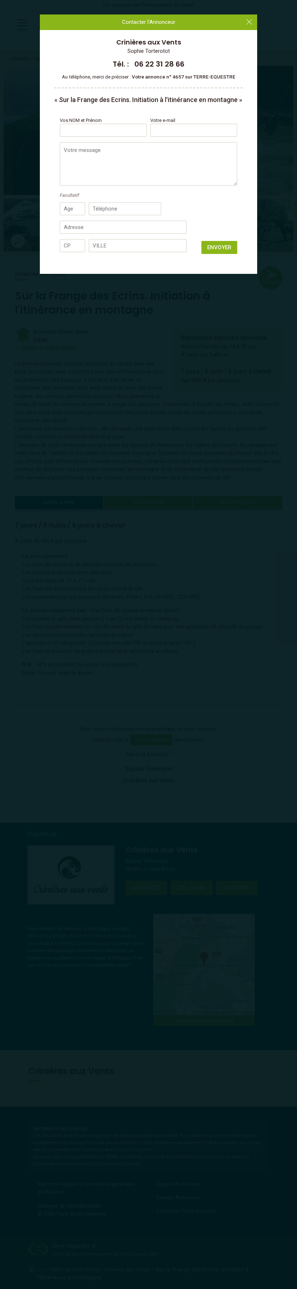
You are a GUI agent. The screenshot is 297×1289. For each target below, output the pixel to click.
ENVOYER (219, 247)
